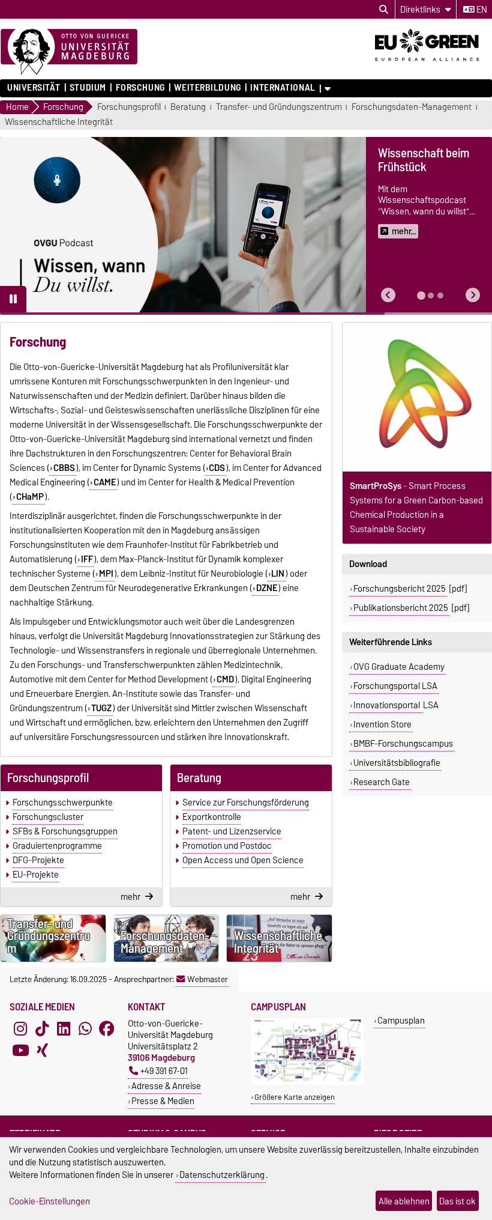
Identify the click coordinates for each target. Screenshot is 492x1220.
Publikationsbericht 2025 (400, 608)
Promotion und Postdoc (227, 846)
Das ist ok (457, 1201)
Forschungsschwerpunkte (63, 802)
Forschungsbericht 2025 (399, 588)
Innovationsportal (387, 705)
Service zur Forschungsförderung (245, 802)
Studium (88, 87)
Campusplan (401, 1020)
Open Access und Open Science (243, 860)
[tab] (421, 295)
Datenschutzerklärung (222, 1174)
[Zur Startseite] (69, 52)
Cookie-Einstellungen (49, 1201)
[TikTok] (42, 1028)
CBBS (64, 468)
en (481, 9)
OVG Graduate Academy (399, 667)
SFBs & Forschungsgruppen (65, 831)
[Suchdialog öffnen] (383, 9)
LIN (277, 573)
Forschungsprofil (129, 107)
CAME (105, 482)
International (282, 87)
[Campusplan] (307, 1082)
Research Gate (381, 782)
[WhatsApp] (85, 1028)
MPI (106, 573)
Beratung (188, 107)
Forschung (140, 87)
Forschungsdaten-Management (412, 107)
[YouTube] (20, 1050)
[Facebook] (107, 1028)
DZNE (266, 588)
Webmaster (207, 979)
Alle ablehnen (404, 1201)
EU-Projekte (36, 874)
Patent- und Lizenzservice (231, 831)
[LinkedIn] (63, 1028)
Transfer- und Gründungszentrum (279, 107)
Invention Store (382, 724)
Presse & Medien (162, 1100)
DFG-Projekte (38, 860)
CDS (217, 468)
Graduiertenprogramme (57, 846)
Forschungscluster (48, 817)
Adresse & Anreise (166, 1085)
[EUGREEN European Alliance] (433, 65)
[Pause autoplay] (13, 299)
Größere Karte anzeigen (294, 1097)
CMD (225, 679)
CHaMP (30, 497)
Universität (33, 87)
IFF (87, 559)
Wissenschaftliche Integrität (59, 122)
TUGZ (101, 708)
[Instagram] (20, 1028)
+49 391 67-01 (164, 1070)
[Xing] (42, 1050)
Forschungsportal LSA (395, 686)
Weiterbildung (207, 87)
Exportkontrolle (211, 817)
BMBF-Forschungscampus (403, 743)
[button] (388, 295)
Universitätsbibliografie (396, 763)
